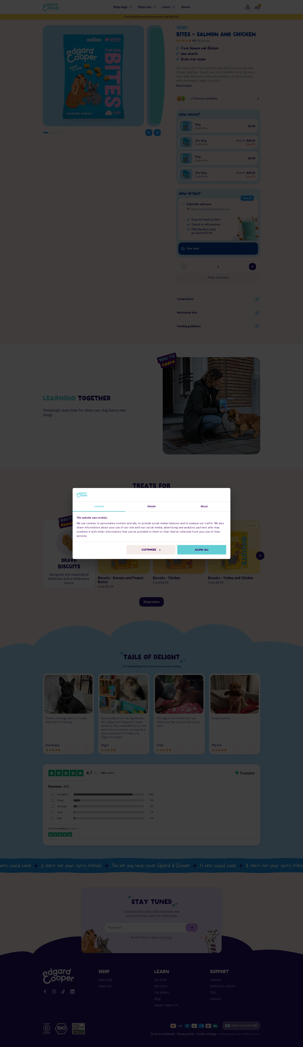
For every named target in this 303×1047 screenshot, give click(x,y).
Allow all (201, 549)
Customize (149, 549)
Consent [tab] (99, 506)
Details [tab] (151, 506)
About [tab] (204, 506)
